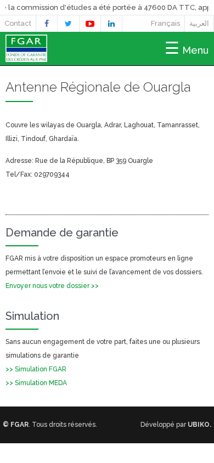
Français (165, 23)
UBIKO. (199, 424)
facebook (46, 25)
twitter (68, 25)
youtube (90, 25)
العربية (199, 23)
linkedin (111, 25)
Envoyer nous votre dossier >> (52, 286)
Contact (17, 23)
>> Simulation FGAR (35, 369)
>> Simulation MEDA (36, 383)
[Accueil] (26, 57)
